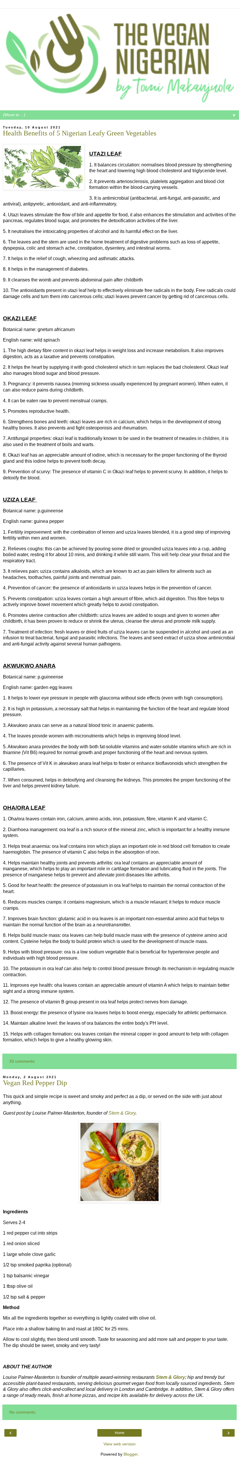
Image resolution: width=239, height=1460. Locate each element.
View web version (119, 1444)
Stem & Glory (122, 1113)
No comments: (22, 1412)
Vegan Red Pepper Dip (35, 1083)
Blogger (131, 1454)
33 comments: (22, 1061)
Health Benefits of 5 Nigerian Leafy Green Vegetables (79, 133)
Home (119, 1433)
